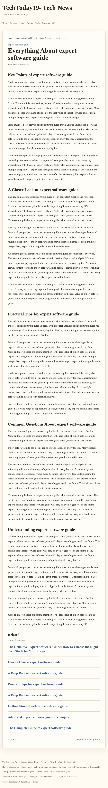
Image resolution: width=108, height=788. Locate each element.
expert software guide (24, 38)
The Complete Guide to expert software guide (39, 728)
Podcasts (46, 23)
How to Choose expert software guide (34, 662)
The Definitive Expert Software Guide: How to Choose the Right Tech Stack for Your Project (39, 762)
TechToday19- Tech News (37, 7)
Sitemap (35, 782)
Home (5, 23)
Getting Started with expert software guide (38, 706)
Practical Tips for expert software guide (35, 684)
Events (30, 23)
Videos (55, 23)
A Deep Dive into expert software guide (35, 673)
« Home (12, 739)
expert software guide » (88, 739)
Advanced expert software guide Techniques (38, 717)
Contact (13, 23)
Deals (37, 23)
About (21, 23)
